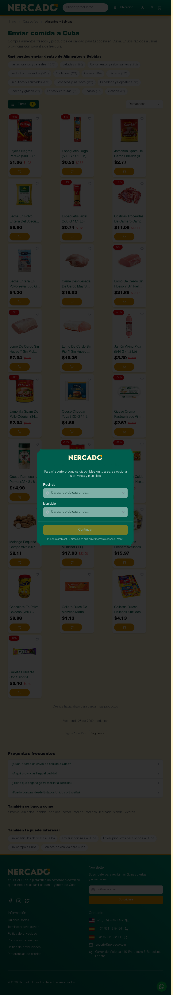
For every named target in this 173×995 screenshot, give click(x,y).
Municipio (49, 504)
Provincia (49, 485)
